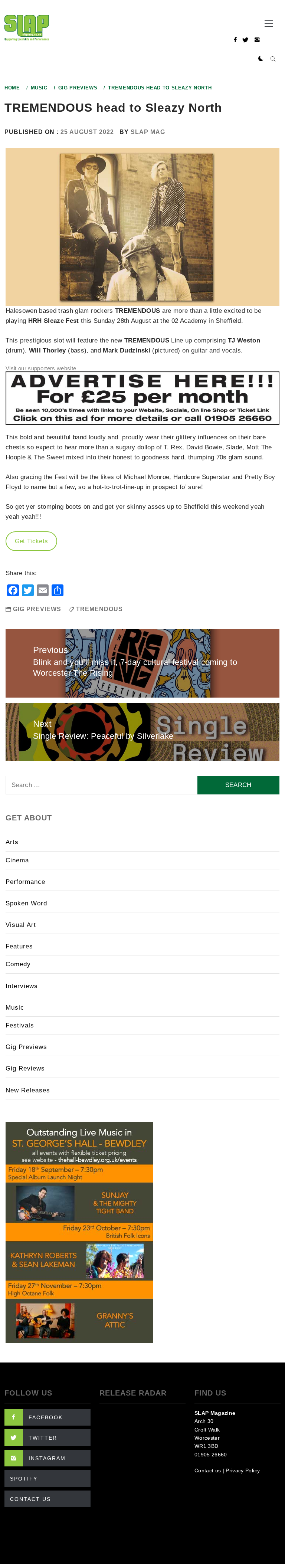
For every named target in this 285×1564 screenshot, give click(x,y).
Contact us (207, 1470)
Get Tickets (31, 541)
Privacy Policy (243, 1470)
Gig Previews (37, 609)
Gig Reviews (25, 1068)
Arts (12, 842)
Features (19, 946)
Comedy (18, 964)
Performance (25, 881)
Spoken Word (26, 903)
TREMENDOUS (99, 609)
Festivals (20, 1025)
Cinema (17, 860)
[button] (260, 59)
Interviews (22, 986)
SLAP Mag (148, 132)
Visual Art (21, 924)
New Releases (28, 1090)
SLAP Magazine (214, 1413)
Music (15, 1007)
